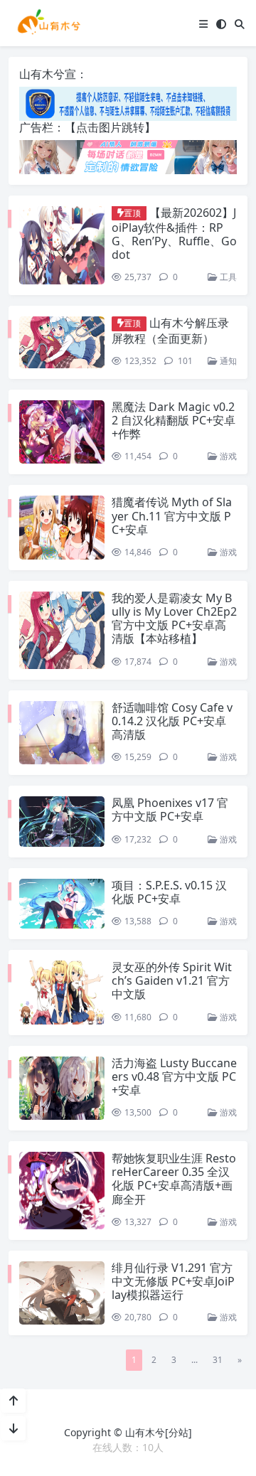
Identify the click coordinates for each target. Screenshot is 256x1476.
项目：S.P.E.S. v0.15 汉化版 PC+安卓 (169, 892)
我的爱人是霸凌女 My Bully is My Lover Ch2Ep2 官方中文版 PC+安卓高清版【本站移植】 (174, 618)
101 (184, 361)
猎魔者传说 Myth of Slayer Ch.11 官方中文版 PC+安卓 (172, 515)
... (194, 1360)
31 (218, 1360)
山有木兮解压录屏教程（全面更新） (170, 330)
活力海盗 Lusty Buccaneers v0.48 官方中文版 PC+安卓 (174, 1076)
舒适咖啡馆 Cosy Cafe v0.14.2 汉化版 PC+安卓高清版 (172, 721)
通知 (227, 361)
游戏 (227, 456)
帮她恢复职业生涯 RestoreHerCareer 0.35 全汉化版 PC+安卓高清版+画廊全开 (174, 1178)
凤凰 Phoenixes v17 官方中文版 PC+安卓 (170, 809)
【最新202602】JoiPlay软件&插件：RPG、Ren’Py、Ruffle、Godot (174, 234)
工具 (227, 277)
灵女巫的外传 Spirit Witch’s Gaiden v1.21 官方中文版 (172, 980)
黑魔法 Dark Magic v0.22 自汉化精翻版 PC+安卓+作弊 (173, 420)
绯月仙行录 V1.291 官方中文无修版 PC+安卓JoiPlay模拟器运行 (173, 1281)
